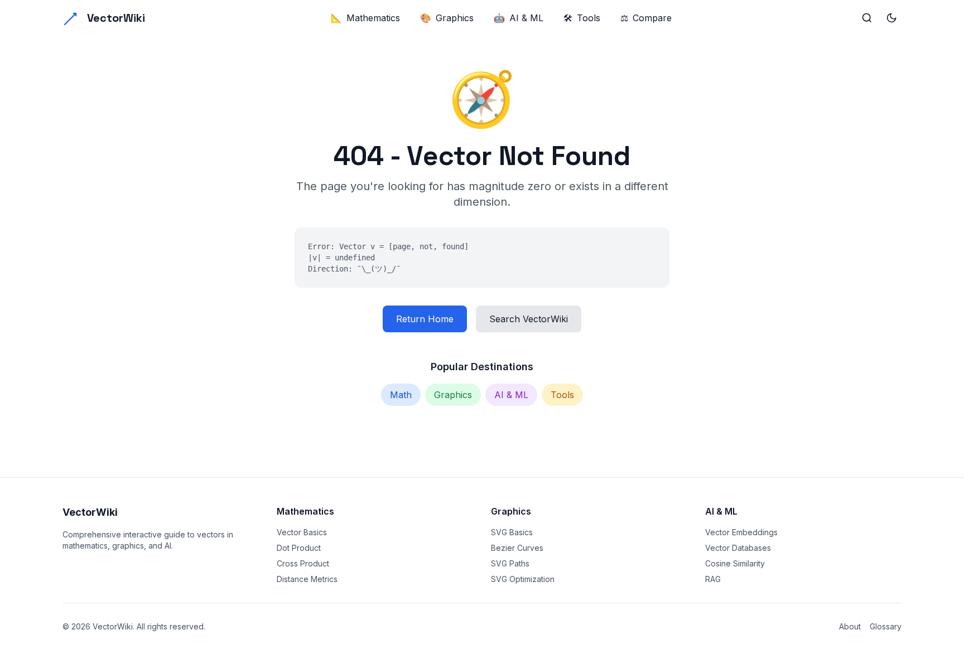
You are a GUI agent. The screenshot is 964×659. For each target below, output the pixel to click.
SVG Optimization (523, 579)
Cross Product (303, 563)
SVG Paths (510, 563)
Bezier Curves (517, 548)
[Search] (867, 18)
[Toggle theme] (891, 18)
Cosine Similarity (735, 563)
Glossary (886, 626)
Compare (646, 17)
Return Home (425, 318)
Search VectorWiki (528, 318)
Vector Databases (738, 548)
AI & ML (518, 17)
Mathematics (365, 17)
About (850, 626)
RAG (713, 579)
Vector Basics (302, 532)
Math (401, 394)
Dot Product (299, 548)
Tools (581, 17)
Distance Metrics (307, 579)
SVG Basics (512, 532)
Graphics (447, 17)
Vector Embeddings (741, 532)
